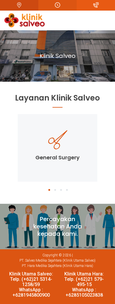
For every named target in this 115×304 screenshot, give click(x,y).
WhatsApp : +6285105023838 (84, 292)
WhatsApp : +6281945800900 (31, 292)
